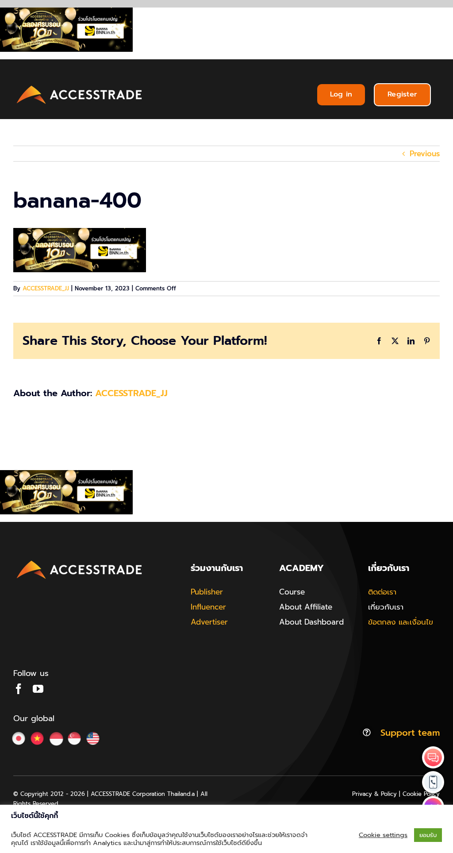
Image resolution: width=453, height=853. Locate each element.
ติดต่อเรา (382, 592)
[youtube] (38, 688)
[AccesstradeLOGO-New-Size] (79, 86)
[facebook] (18, 688)
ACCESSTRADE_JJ (46, 288)
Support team (410, 732)
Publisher (207, 592)
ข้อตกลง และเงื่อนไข (400, 622)
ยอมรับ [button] (428, 835)
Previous (425, 153)
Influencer (208, 607)
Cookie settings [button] (383, 835)
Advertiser (209, 622)
